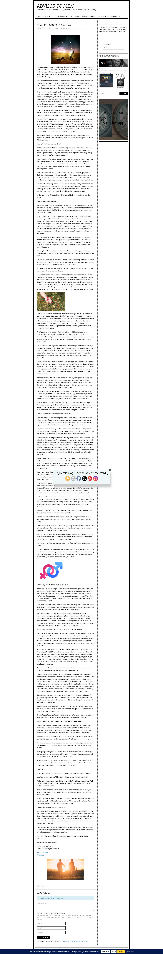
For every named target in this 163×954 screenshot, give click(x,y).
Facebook (40, 855)
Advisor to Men (55, 6)
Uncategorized (42, 886)
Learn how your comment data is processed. (74, 941)
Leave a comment (67, 28)
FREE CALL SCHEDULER (64, 16)
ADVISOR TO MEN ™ (45, 16)
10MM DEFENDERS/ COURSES (85, 16)
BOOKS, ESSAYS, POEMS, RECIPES (109, 16)
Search (124, 93)
